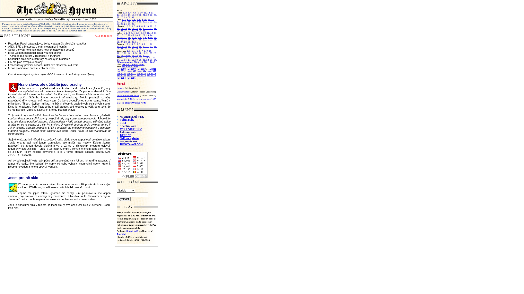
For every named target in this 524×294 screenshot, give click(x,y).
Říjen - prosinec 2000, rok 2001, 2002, (136, 62)
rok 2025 (131, 78)
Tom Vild (121, 234)
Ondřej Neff (132, 231)
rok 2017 (131, 73)
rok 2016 (121, 73)
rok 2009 (131, 69)
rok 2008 (121, 69)
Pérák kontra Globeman (128, 95)
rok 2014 (142, 71)
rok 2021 (131, 76)
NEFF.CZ (125, 135)
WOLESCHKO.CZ (131, 129)
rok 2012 (121, 71)
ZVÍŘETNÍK (127, 119)
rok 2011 (152, 69)
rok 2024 (121, 78)
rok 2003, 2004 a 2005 (133, 64)
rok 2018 (141, 73)
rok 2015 (152, 71)
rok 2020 (121, 76)
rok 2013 (132, 71)
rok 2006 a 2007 (130, 67)
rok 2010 (141, 69)
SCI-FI (124, 123)
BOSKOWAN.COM (131, 144)
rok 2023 (151, 76)
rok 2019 (151, 73)
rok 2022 (141, 76)
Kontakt (120, 88)
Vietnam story (123, 92)
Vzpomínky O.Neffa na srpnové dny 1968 (136, 99)
